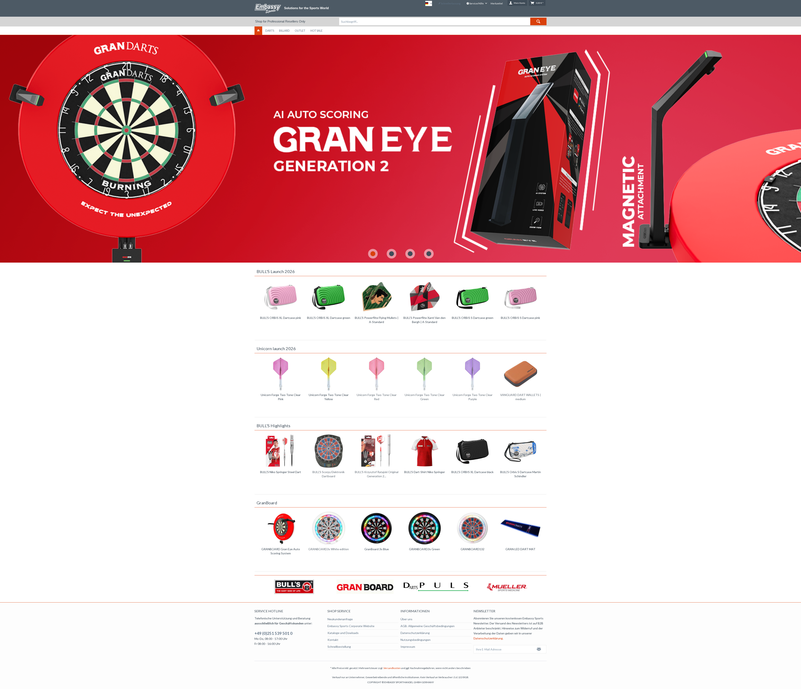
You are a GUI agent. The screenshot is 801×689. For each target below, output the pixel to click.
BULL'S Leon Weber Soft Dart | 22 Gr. (520, 320)
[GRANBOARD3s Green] (424, 528)
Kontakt (332, 639)
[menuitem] (443, 21)
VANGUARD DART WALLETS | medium (472, 397)
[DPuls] (365, 587)
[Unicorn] (507, 587)
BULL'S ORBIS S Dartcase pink (472, 317)
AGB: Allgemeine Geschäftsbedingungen (427, 626)
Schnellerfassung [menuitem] (450, 3)
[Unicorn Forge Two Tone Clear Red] (328, 374)
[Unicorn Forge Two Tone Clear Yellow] (280, 374)
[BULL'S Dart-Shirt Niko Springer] (376, 451)
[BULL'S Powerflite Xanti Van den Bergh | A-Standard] (376, 296)
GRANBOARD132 (472, 549)
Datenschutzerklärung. (488, 638)
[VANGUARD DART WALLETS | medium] (472, 374)
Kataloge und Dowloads (343, 633)
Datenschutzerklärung (415, 633)
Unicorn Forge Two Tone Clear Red (329, 397)
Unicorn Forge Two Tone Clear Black (520, 397)
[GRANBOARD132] (472, 528)
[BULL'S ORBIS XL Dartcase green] (280, 296)
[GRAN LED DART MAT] (520, 528)
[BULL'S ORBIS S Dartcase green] (424, 296)
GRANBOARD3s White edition (328, 549)
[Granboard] (294, 587)
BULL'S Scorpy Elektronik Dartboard (280, 474)
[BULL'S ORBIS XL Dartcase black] (424, 451)
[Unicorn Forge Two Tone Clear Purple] (424, 374)
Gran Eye (400, 149)
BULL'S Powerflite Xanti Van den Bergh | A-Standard (376, 320)
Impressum (407, 646)
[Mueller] (436, 587)
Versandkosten (391, 668)
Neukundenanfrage (340, 619)
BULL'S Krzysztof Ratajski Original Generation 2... (328, 474)
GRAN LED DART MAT (520, 549)
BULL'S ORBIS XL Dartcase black (424, 472)
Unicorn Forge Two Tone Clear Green (377, 397)
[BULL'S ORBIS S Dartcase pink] (472, 296)
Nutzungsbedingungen (415, 639)
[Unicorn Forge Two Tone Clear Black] (520, 374)
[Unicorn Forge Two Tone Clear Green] (376, 374)
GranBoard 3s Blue (376, 549)
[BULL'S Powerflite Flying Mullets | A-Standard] (328, 296)
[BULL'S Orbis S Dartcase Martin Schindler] (472, 451)
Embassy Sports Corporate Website (350, 626)
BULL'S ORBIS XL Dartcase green (280, 317)
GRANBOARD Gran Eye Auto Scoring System (280, 551)
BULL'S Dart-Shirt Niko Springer (376, 472)
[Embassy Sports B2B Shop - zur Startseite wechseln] (267, 9)
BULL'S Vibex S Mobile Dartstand (520, 472)
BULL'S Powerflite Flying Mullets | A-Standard (328, 320)
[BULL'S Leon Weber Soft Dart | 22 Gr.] (520, 296)
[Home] (258, 30)
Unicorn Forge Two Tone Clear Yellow (281, 397)
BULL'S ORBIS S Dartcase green (424, 317)
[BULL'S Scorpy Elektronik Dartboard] (280, 451)
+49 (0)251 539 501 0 (273, 633)
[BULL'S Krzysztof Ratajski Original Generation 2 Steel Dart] (328, 451)
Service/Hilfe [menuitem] (476, 3)
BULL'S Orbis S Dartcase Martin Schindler (472, 474)
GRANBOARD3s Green (424, 549)
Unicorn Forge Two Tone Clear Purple (425, 397)
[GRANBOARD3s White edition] (328, 528)
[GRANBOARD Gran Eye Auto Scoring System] (280, 528)
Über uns (406, 619)
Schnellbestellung (339, 646)
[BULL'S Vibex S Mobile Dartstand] (520, 451)
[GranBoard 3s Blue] (376, 528)
